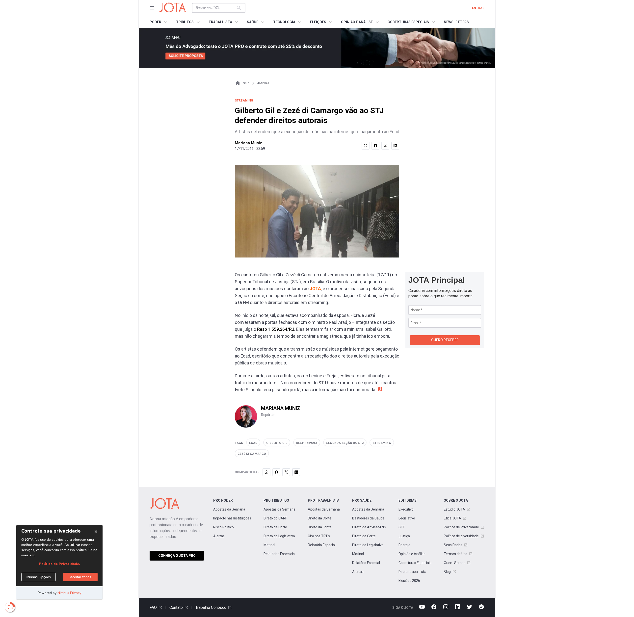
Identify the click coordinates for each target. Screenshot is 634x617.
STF (401, 527)
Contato (176, 607)
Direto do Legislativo (279, 536)
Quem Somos (454, 563)
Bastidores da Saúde (368, 518)
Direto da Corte (275, 527)
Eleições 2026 (409, 581)
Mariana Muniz (248, 143)
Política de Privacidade (461, 527)
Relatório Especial (322, 545)
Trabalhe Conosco (210, 607)
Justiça (404, 536)
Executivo (406, 509)
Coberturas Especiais (414, 563)
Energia (404, 545)
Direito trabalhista (412, 572)
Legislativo (406, 518)
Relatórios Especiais (279, 554)
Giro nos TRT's (319, 536)
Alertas (219, 536)
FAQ (153, 607)
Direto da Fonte (320, 527)
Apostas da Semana (229, 509)
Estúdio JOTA (454, 509)
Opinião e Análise (411, 554)
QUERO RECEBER (445, 340)
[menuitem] (159, 22)
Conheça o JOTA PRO (177, 556)
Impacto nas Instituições (232, 518)
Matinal (269, 545)
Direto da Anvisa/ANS (369, 527)
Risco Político (223, 527)
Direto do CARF (275, 518)
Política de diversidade (461, 536)
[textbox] (215, 8)
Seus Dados (453, 545)
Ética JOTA (452, 518)
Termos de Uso (455, 554)
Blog (447, 572)
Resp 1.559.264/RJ (275, 329)
